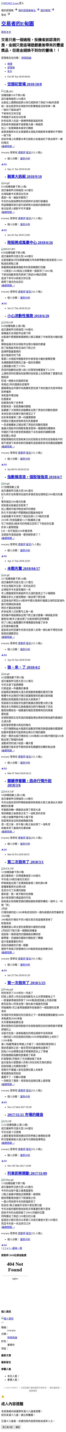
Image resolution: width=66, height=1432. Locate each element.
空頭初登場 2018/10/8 (24, 84)
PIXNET (14, 1388)
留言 (28, 152)
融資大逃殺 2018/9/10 (24, 176)
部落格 (11, 67)
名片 (9, 71)
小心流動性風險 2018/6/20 (28, 316)
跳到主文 (6, 32)
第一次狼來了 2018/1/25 (26, 983)
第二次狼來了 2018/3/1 (25, 862)
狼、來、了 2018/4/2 (23, 667)
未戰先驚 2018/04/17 (23, 569)
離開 (18, 1427)
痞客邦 (21, 152)
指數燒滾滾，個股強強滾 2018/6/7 (34, 477)
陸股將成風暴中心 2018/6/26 (30, 242)
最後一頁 (17, 1248)
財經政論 (26, 58)
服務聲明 (33, 1391)
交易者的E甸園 (17, 23)
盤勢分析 (25, 158)
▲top (4, 164)
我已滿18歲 (7, 1427)
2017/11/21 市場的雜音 (25, 1115)
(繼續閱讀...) (7, 146)
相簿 (9, 64)
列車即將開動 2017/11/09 (27, 1173)
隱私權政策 (55, 1388)
